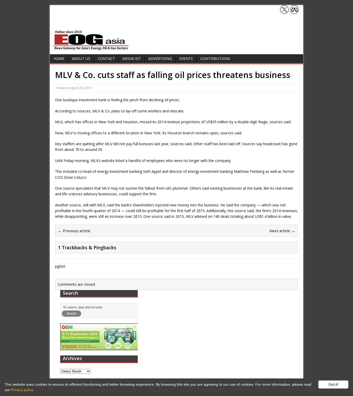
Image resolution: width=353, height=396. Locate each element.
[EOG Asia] (91, 48)
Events (186, 58)
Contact (106, 58)
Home (58, 58)
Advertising (160, 58)
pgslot (60, 266)
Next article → (282, 230)
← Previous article (74, 230)
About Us (81, 58)
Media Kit (131, 58)
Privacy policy (22, 390)
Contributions (215, 58)
